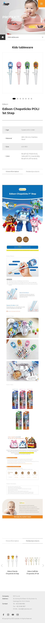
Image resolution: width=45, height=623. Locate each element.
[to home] (5, 3)
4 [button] (23, 98)
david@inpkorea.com (25, 609)
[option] (22, 73)
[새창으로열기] (3, 615)
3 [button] (20, 98)
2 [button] (17, 98)
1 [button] (13, 98)
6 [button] (28, 98)
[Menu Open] (41, 3)
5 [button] (26, 98)
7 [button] (31, 98)
